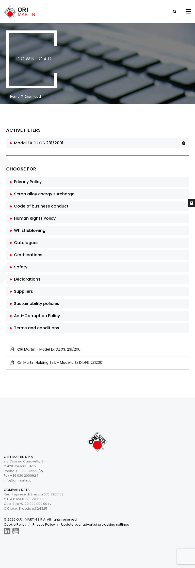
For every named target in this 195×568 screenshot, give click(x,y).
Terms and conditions (35, 328)
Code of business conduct (40, 206)
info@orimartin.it (17, 480)
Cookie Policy (15, 524)
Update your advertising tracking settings (95, 524)
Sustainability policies (35, 303)
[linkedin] (7, 531)
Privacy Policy (27, 182)
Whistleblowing (28, 230)
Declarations (26, 279)
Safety (19, 267)
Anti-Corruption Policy (36, 316)
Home (14, 96)
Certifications (27, 255)
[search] (174, 11)
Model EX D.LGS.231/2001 (37, 143)
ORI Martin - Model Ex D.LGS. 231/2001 (49, 349)
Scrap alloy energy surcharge (43, 194)
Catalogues (25, 243)
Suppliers (22, 291)
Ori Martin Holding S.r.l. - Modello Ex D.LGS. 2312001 (59, 362)
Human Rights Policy (34, 218)
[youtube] (15, 531)
